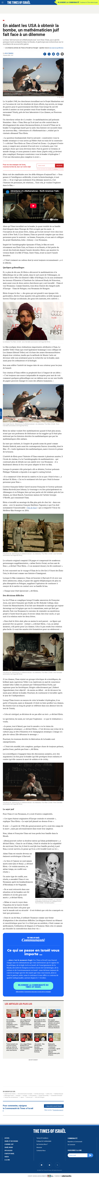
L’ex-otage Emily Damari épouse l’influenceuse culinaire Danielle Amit (25, 1023)
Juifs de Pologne (39, 1097)
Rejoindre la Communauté (68, 2)
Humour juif (29, 1097)
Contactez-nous (41, 1150)
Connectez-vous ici (58, 1110)
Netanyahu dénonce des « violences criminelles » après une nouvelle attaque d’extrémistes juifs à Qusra (54, 1049)
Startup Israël (9, 1153)
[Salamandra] (66, 1176)
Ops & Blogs (8, 1150)
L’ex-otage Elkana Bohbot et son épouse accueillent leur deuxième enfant (26, 1047)
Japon (22, 1097)
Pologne (18, 1095)
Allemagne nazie (9, 1095)
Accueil (7, 1138)
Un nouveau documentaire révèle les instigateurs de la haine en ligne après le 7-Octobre (12, 1023)
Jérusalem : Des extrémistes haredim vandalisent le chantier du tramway (39, 1048)
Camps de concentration (11, 1097)
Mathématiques (58, 1093)
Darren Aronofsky (44, 1095)
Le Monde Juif (9, 1144)
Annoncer (39, 1147)
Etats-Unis (49, 1093)
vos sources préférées (56, 48)
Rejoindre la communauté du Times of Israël (33, 985)
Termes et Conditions (42, 1138)
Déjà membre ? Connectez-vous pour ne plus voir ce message (33, 991)
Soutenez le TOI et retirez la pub (89, 2)
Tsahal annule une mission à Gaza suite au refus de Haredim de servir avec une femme (12, 1047)
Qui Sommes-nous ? (42, 1144)
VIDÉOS (7, 1157)
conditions (55, 168)
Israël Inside (9, 1147)
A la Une (7, 1160)
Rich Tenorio (9, 53)
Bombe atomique (39, 1093)
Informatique (33, 1095)
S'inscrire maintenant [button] (53, 1106)
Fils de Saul (32, 507)
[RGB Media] (51, 1176)
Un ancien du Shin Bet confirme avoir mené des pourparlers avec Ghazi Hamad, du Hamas (40, 1023)
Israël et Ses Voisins (10, 1093)
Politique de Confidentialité (44, 1141)
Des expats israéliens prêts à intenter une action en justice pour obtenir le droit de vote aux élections (54, 1023)
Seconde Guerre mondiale (25, 1093)
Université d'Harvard (56, 1095)
